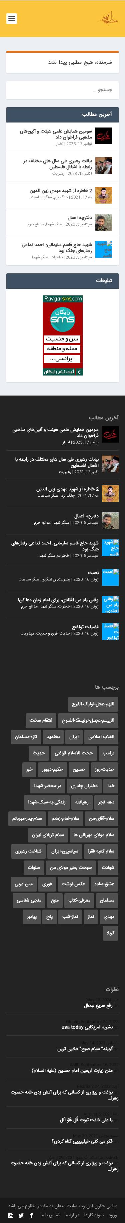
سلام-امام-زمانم (65, 819)
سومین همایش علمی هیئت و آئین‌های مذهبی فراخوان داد (56, 135)
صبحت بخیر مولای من (71, 868)
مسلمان (107, 901)
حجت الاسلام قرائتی (74, 753)
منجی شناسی (29, 901)
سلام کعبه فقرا (101, 851)
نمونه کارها (94, 1215)
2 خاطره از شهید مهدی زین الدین (61, 191)
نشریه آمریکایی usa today (87, 1027)
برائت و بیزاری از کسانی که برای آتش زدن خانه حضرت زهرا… (65, 1095)
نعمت (93, 573)
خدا (110, 786)
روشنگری (49, 579)
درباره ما (72, 1215)
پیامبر (32, 917)
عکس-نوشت (73, 884)
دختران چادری (84, 786)
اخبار (59, 144)
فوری (47, 884)
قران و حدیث (47, 633)
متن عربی (24, 884)
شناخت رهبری (28, 851)
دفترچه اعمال (80, 218)
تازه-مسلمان (26, 737)
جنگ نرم (61, 197)
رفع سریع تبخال (98, 1006)
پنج (49, 917)
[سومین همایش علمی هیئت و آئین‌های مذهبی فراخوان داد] (103, 136)
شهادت (108, 868)
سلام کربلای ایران (48, 835)
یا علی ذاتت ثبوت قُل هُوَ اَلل (86, 1120)
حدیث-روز (104, 770)
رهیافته (82, 802)
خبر (29, 770)
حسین (79, 770)
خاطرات (57, 257)
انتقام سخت (41, 721)
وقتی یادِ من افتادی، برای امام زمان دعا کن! (58, 600)
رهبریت (58, 173)
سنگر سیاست (41, 197)
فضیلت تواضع (85, 627)
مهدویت (27, 633)
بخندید (53, 737)
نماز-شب (70, 917)
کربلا (110, 933)
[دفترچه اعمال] (103, 222)
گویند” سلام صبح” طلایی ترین (85, 1049)
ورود (113, 1215)
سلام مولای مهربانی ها (94, 835)
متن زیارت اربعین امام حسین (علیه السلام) (72, 1071)
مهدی (109, 917)
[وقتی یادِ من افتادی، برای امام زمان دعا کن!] (110, 604)
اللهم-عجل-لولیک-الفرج (93, 704)
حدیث (65, 633)
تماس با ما (50, 1215)
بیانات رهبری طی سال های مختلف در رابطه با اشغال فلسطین (57, 164)
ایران (74, 737)
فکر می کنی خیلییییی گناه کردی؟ (82, 1142)
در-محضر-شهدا (47, 786)
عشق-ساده (104, 884)
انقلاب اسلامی (101, 737)
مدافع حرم (35, 224)
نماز (91, 917)
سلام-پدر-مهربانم (27, 819)
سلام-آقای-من (101, 819)
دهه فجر (106, 802)
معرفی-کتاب (79, 901)
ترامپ (108, 753)
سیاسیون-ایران (64, 851)
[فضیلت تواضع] (110, 631)
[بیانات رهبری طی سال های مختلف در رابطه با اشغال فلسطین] (103, 165)
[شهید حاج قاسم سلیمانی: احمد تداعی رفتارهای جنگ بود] (103, 249)
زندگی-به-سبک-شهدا (47, 802)
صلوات (34, 868)
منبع (55, 901)
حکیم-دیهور (52, 770)
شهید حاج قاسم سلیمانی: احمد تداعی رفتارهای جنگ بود (57, 248)
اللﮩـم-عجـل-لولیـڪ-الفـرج (88, 721)
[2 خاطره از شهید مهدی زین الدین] (103, 195)
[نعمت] (110, 577)
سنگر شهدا (54, 224)
